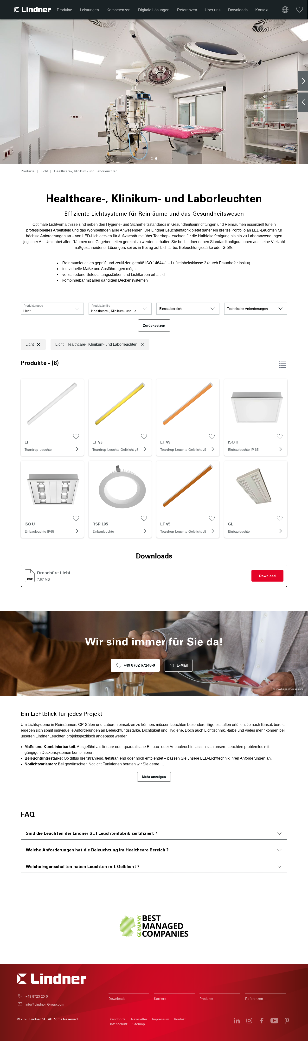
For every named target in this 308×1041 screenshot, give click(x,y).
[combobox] (52, 309)
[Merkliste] (299, 9)
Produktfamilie (100, 305)
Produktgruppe (33, 305)
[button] (152, 158)
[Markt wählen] (285, 9)
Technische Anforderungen (247, 309)
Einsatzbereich (170, 309)
